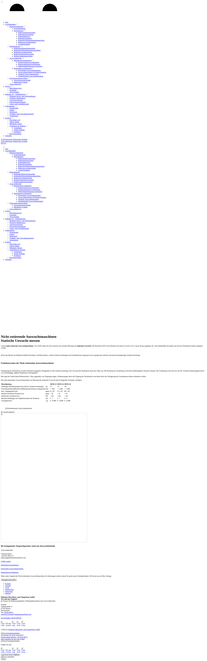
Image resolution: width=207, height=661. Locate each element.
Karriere (8, 118)
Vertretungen (13, 116)
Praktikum (17, 132)
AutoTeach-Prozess (16, 100)
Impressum (9, 139)
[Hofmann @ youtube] (9, 652)
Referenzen (13, 112)
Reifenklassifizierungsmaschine (24, 48)
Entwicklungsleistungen (17, 102)
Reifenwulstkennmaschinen (23, 56)
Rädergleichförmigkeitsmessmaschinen (31, 40)
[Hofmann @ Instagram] (23, 652)
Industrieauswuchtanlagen (23, 60)
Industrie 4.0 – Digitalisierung (15, 94)
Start (6, 22)
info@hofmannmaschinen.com (16, 614)
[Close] (10, 655)
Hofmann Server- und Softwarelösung (22, 96)
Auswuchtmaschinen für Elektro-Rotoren (32, 72)
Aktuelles (8, 136)
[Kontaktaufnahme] (10, 633)
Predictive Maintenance (17, 98)
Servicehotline (14, 92)
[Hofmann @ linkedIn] (3, 652)
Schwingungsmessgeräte (22, 80)
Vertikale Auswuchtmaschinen (28, 74)
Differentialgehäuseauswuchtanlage (30, 66)
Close (3, 659)
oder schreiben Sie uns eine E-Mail (13, 639)
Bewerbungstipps (15, 134)
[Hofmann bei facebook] (19, 625)
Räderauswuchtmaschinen (27, 42)
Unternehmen (10, 106)
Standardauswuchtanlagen (23, 68)
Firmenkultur (13, 108)
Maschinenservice (15, 88)
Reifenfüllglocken (24, 36)
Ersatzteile (12, 90)
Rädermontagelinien (16, 27)
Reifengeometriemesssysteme (24, 54)
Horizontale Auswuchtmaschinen (29, 70)
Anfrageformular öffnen (9, 580)
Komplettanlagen (19, 28)
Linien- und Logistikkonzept (19, 104)
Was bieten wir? (14, 120)
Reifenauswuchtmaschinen (23, 52)
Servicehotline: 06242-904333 (11, 618)
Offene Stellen (14, 122)
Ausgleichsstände (24, 44)
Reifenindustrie (14, 46)
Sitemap (8, 593)
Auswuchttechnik (15, 58)
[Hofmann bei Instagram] (23, 625)
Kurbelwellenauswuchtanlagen (28, 62)
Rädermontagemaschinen (26, 33)
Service (8, 86)
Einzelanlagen (19, 31)
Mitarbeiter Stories (15, 124)
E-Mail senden (6, 561)
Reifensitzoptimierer (25, 38)
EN (5, 143)
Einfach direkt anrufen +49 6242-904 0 (14, 637)
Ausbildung (18, 128)
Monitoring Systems (20, 82)
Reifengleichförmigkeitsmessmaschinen (27, 50)
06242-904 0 (8, 612)
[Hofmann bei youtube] (9, 625)
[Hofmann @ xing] (14, 652)
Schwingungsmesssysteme (18, 78)
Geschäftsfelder (10, 24)
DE (2, 143)
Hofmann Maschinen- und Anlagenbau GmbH (24, 629)
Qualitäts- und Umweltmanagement (21, 114)
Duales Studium (19, 130)
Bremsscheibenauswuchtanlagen (29, 64)
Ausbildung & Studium (17, 126)
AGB (3, 139)
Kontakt (24, 139)
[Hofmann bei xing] (14, 625)
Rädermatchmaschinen (26, 34)
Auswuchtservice (15, 84)
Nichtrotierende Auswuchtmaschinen (30, 76)
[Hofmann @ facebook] (19, 652)
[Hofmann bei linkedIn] (3, 625)
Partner (11, 110)
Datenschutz (17, 139)
